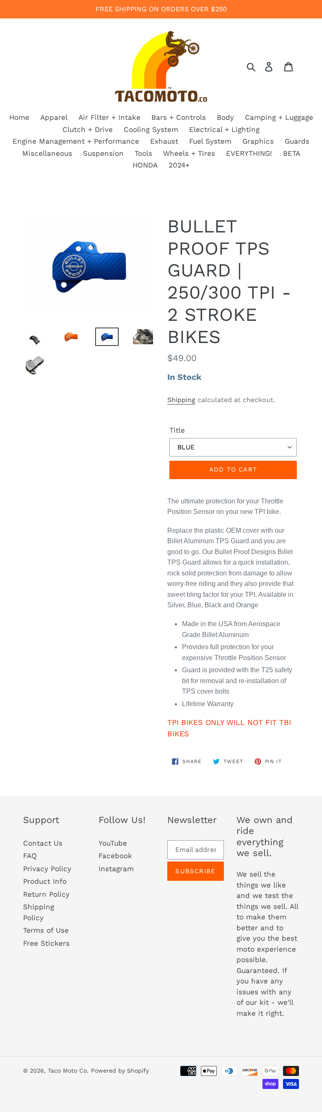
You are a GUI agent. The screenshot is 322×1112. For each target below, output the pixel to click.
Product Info (45, 881)
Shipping (181, 400)
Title (177, 430)
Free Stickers (46, 943)
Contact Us (42, 843)
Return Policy (46, 894)
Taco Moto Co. (68, 1070)
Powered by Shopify (120, 1070)
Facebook (115, 855)
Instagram (116, 868)
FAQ (30, 855)
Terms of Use (46, 930)
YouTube (113, 843)
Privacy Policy (47, 868)
